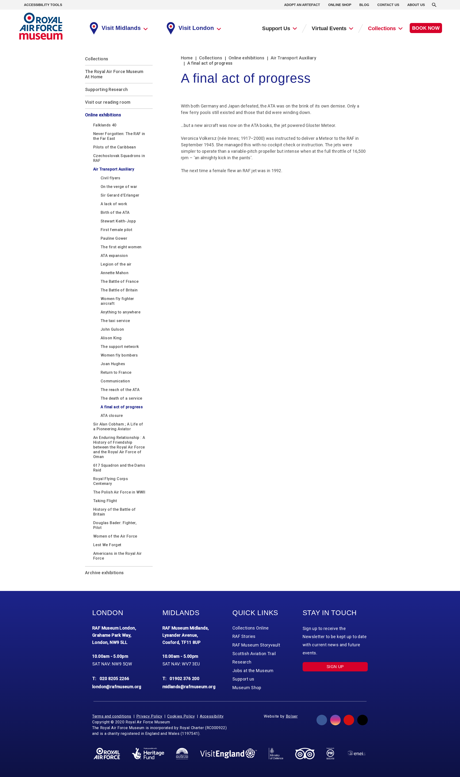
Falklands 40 (104, 125)
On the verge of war (119, 186)
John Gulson (112, 329)
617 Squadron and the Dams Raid (119, 467)
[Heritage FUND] (148, 753)
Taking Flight (105, 501)
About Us (416, 5)
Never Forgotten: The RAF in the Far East (119, 136)
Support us (243, 678)
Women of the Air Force (115, 536)
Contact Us (388, 5)
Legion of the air (116, 264)
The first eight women (121, 247)
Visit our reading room (108, 102)
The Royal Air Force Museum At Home (114, 74)
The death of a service (121, 398)
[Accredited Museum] (182, 753)
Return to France (116, 372)
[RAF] (106, 753)
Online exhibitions (103, 114)
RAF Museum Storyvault (256, 644)
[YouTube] (349, 720)
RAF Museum (41, 26)
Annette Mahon (114, 273)
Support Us (276, 28)
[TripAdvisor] (305, 753)
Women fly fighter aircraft (117, 301)
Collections (382, 28)
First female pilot (116, 229)
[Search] (434, 4)
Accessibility (212, 716)
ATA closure (112, 415)
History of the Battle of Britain (114, 511)
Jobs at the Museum (253, 670)
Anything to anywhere (120, 312)
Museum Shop (246, 687)
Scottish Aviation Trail (254, 653)
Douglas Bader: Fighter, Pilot (115, 525)
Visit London (196, 28)
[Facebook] (321, 720)
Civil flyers (111, 178)
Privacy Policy (149, 716)
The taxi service (115, 320)
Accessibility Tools (43, 5)
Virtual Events (329, 28)
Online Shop (339, 5)
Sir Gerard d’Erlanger (120, 195)
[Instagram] (335, 720)
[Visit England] (228, 753)
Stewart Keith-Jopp (118, 221)
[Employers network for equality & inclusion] (356, 753)
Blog (364, 5)
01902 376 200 (184, 678)
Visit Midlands (121, 28)
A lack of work (114, 204)
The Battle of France (119, 281)
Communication (115, 381)
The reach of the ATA (120, 389)
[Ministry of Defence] (276, 753)
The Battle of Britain (119, 290)
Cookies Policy (181, 716)
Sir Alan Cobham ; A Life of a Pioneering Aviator (118, 426)
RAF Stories (244, 636)
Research (242, 661)
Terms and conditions (111, 716)
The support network (120, 346)
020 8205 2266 (114, 678)
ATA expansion (114, 255)
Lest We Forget (107, 545)
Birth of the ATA (115, 212)
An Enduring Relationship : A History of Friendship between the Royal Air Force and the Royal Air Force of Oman (119, 447)
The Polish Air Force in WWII (119, 492)
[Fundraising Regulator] (330, 753)
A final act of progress (122, 407)
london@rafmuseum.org (116, 686)
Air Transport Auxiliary (113, 169)
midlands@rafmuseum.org (189, 686)
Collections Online (250, 627)
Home (187, 57)
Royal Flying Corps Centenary (110, 481)
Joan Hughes (113, 364)
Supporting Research (106, 89)
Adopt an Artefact (302, 5)
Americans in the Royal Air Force (117, 556)
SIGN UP (335, 666)
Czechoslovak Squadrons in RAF (119, 158)
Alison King (111, 338)
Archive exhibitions (104, 572)
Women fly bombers (119, 355)
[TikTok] (362, 720)
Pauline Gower (114, 238)
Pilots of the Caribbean (114, 147)
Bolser (292, 716)
